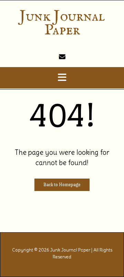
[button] (62, 78)
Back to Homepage (62, 184)
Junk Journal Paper (62, 23)
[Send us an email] (62, 57)
